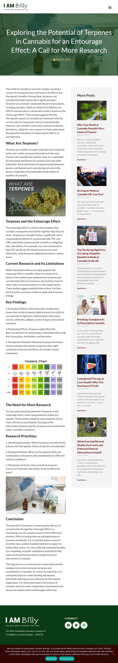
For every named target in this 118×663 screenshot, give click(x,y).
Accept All (51, 659)
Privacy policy (66, 659)
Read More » (82, 160)
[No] (113, 653)
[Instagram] (83, 625)
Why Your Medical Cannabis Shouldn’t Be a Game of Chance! (90, 128)
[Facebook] (68, 625)
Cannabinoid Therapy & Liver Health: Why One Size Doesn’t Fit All (90, 382)
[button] (109, 7)
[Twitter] (76, 625)
